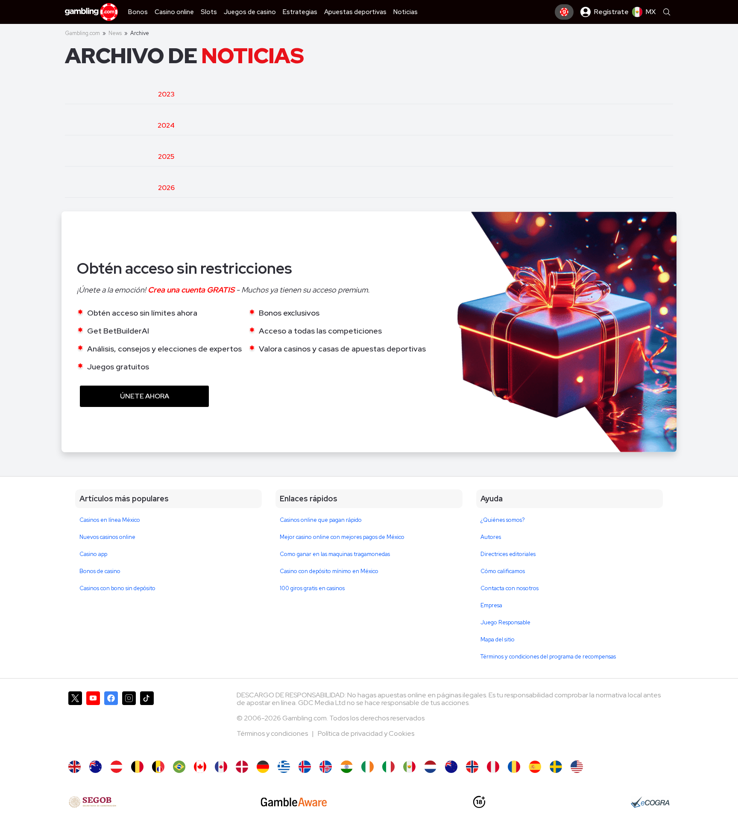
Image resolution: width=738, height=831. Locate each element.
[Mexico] (409, 767)
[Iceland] (305, 767)
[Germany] (263, 767)
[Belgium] (137, 767)
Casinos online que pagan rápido (321, 520)
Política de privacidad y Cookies (366, 733)
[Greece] (284, 767)
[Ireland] (367, 767)
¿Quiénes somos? (502, 520)
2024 (166, 125)
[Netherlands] (430, 767)
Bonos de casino (99, 571)
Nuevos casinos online (107, 537)
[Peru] (493, 767)
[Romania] (514, 767)
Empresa (491, 605)
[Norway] (472, 767)
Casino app (93, 554)
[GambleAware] (294, 801)
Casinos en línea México (109, 520)
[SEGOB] (92, 802)
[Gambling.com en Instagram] (129, 721)
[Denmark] (242, 767)
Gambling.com (82, 33)
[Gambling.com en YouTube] (93, 721)
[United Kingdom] (74, 767)
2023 (166, 94)
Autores (490, 537)
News (115, 33)
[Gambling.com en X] (75, 721)
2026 (166, 187)
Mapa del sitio (497, 639)
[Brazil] (179, 767)
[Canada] (200, 767)
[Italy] (388, 767)
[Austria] (116, 767)
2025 (166, 156)
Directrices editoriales (508, 554)
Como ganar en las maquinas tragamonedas (335, 554)
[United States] (577, 767)
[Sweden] (556, 767)
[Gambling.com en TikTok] (147, 721)
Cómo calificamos (502, 571)
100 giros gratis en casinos (312, 588)
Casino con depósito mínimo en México (329, 571)
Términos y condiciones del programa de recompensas (548, 656)
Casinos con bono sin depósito (117, 588)
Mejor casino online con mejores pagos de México (342, 537)
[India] (346, 767)
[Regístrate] (564, 12)
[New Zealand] (451, 767)
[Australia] (95, 767)
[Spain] (535, 767)
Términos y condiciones (273, 733)
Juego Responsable (505, 622)
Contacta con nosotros (509, 588)
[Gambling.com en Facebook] (111, 721)
